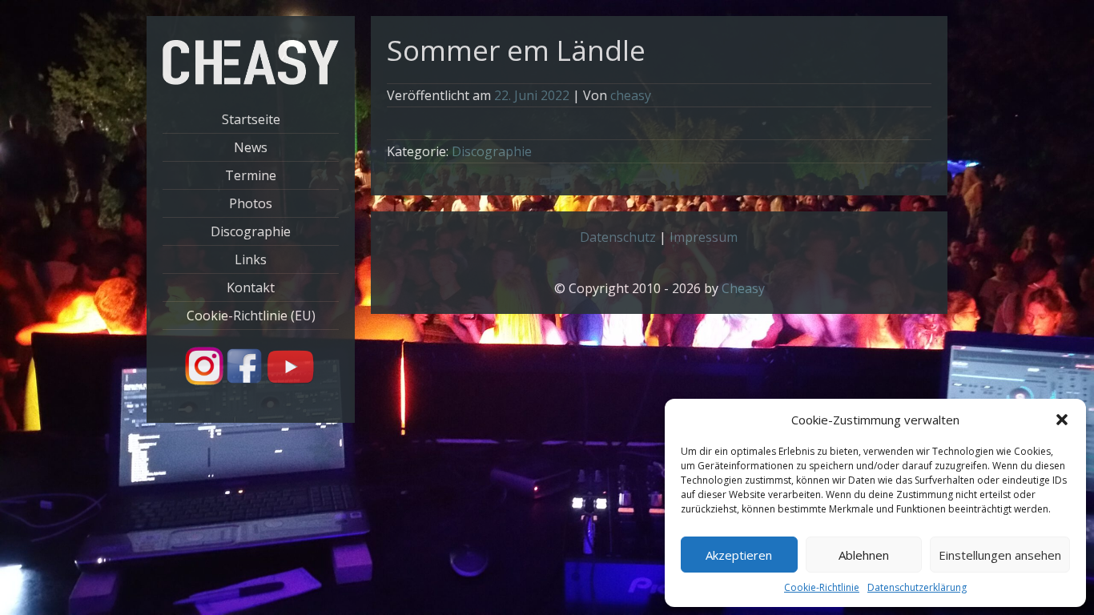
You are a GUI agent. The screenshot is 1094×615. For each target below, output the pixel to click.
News (250, 147)
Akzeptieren (739, 555)
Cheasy (743, 288)
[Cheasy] (251, 80)
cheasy (630, 95)
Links (251, 259)
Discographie (251, 231)
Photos (250, 203)
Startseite (251, 119)
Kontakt (251, 287)
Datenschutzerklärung (917, 587)
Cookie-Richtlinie (821, 587)
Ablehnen (864, 555)
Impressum (704, 237)
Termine (250, 175)
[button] (1062, 420)
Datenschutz (618, 237)
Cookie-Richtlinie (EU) (251, 315)
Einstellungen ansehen (1000, 555)
